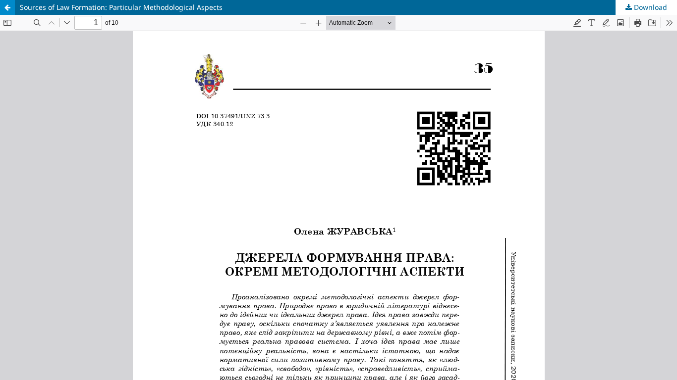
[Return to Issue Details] (7, 7)
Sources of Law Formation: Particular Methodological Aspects (121, 7)
